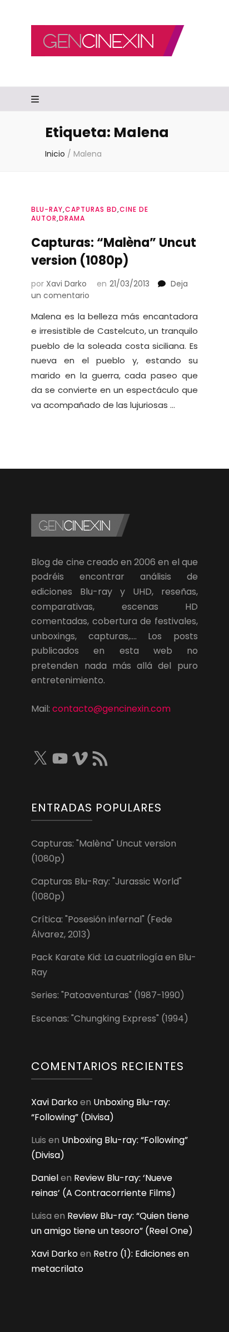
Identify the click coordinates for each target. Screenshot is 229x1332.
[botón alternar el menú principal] (36, 100)
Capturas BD (91, 209)
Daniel (44, 1177)
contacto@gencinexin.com (111, 708)
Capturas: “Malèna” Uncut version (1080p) (113, 251)
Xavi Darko (66, 283)
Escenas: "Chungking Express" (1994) (109, 1018)
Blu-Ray (47, 209)
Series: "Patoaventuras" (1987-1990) (108, 995)
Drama (72, 218)
